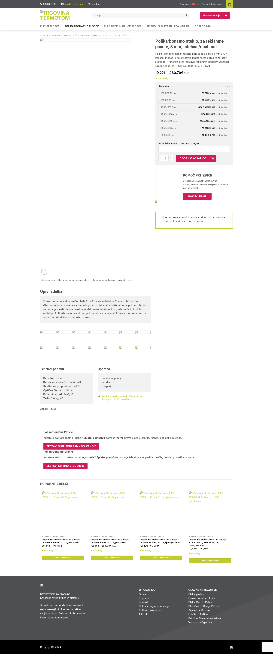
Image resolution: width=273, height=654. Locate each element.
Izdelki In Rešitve (198, 614)
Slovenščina (185, 4)
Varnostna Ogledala (200, 622)
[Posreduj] (186, 15)
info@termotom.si (74, 4)
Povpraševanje (211, 15)
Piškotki (143, 614)
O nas (142, 594)
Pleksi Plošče (50, 26)
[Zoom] (44, 272)
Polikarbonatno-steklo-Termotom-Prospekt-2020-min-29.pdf (122, 398)
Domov (44, 35)
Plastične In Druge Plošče (123, 26)
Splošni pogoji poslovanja (154, 606)
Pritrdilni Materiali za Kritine (168, 26)
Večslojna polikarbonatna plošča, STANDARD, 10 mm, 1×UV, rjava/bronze (208, 542)
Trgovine (144, 598)
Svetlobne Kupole (199, 610)
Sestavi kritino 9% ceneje (66, 465)
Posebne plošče (118, 35)
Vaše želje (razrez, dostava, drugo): (178, 143)
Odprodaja (202, 26)
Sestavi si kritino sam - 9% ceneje (71, 446)
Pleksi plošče (196, 594)
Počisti (226, 86)
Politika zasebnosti (150, 610)
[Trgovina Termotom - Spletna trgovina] (64, 15)
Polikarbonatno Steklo (93, 35)
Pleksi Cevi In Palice (200, 602)
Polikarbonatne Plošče (81, 26)
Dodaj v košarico (193, 158)
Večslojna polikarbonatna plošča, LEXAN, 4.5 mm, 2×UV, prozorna (61, 541)
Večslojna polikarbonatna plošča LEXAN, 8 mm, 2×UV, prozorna (110, 541)
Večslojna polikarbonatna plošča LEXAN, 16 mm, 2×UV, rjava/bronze (160, 541)
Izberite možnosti (63, 558)
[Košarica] (229, 4)
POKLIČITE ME (197, 196)
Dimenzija (163, 86)
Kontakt (143, 602)
